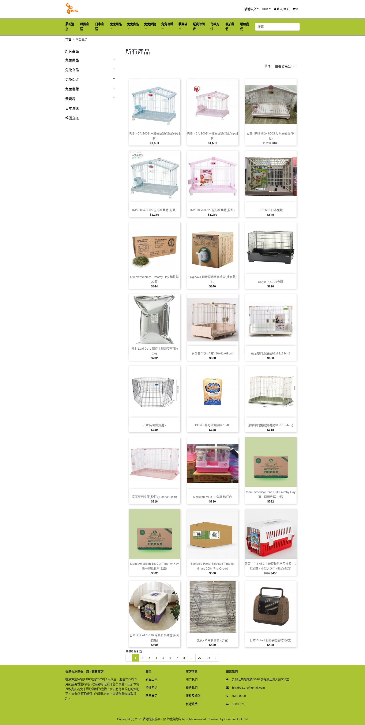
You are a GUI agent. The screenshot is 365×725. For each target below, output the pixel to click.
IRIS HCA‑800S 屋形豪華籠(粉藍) (154, 210)
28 (208, 657)
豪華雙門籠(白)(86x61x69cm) (270, 353)
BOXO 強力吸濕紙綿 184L (212, 425)
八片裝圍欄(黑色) (154, 425)
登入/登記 (282, 9)
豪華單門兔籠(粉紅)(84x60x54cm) (154, 496)
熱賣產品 (151, 696)
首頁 (68, 39)
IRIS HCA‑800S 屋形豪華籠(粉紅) (212, 210)
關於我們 (191, 679)
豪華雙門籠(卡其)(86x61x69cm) (213, 353)
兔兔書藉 (72, 89)
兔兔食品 (72, 70)
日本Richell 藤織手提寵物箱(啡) (270, 640)
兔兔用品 (72, 60)
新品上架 (151, 679)
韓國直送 (72, 118)
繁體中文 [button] (250, 9)
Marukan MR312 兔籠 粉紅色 (212, 496)
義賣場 (70, 99)
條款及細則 (193, 696)
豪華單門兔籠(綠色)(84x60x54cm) (270, 425)
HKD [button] (265, 9)
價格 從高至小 (284, 66)
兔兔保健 (72, 79)
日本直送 (72, 108)
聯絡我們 (191, 687)
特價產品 (151, 687)
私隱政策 (191, 704)
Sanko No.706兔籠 (270, 281)
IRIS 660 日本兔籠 (271, 210)
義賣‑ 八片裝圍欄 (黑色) (212, 640)
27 (200, 657)
